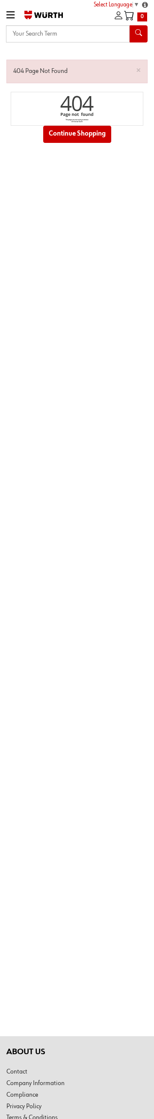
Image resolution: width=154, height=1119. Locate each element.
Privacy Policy (23, 1106)
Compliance (22, 1095)
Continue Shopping (77, 133)
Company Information (35, 1083)
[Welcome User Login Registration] (118, 15)
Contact (16, 1071)
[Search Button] (139, 33)
